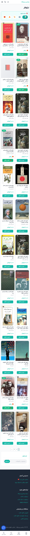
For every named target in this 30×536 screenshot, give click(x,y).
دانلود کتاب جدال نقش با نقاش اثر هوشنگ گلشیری (22, 45)
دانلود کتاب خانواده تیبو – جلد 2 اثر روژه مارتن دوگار (22, 115)
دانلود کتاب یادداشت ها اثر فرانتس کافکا (8, 398)
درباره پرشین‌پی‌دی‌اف (23, 494)
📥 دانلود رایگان (22, 54)
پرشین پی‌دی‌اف (25, 2)
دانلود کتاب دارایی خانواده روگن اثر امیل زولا (8, 363)
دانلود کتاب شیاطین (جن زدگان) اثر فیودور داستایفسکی (8, 151)
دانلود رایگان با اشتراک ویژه (21, 483)
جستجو (7, 461)
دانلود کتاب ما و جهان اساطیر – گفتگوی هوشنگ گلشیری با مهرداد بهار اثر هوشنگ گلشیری (22, 82)
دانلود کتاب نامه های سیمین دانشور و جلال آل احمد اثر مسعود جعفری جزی (23, 435)
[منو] (2, 2)
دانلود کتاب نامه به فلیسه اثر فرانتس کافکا (22, 292)
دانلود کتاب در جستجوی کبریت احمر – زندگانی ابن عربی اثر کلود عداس (8, 45)
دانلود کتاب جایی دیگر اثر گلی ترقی (23, 363)
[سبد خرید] (5, 2)
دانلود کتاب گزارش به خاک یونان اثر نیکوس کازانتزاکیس (22, 222)
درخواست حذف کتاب (23, 500)
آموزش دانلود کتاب (23, 513)
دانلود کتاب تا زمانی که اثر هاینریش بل (8, 186)
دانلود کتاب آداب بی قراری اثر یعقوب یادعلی (8, 80)
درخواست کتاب (24, 497)
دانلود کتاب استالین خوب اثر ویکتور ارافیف (8, 115)
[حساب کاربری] (8, 2)
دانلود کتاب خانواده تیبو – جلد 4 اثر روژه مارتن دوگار (22, 257)
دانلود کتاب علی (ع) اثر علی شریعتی (22, 186)
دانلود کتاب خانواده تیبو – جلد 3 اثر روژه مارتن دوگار (22, 151)
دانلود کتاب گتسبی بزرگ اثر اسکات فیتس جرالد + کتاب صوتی (22, 328)
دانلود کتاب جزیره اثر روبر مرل (8, 257)
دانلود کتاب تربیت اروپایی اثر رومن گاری (8, 433)
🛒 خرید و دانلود (8, 54)
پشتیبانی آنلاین (24, 519)
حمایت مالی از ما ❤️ (23, 480)
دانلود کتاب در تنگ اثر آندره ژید (8, 292)
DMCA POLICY (24, 503)
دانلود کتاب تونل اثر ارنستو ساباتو (22, 398)
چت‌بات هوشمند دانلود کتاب (21, 516)
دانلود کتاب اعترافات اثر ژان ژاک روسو (8, 221)
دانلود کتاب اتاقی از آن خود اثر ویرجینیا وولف (8, 327)
